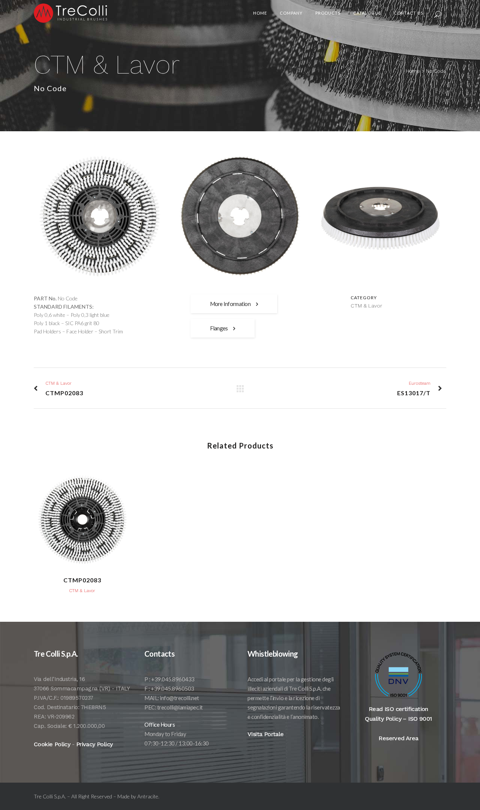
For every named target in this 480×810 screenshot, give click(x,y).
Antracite (147, 796)
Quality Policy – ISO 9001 (398, 718)
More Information (230, 303)
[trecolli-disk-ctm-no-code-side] (380, 216)
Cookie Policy (52, 744)
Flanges (219, 328)
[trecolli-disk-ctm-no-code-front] (100, 216)
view (82, 518)
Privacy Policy (94, 744)
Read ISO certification (398, 708)
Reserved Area (398, 738)
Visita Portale (266, 734)
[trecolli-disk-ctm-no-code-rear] (240, 216)
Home (413, 71)
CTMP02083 (82, 580)
